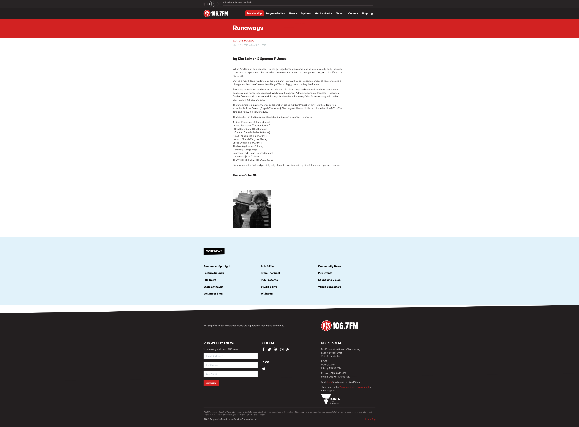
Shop (365, 13)
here (329, 382)
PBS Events (325, 273)
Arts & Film (268, 266)
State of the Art (213, 287)
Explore (305, 13)
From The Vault (270, 273)
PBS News (210, 280)
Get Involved (323, 13)
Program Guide (275, 13)
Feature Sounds (243, 41)
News (292, 13)
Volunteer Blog (213, 294)
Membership (254, 13)
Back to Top (370, 419)
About (339, 13)
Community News (329, 266)
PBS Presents (269, 280)
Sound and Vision (329, 280)
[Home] (216, 13)
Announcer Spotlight (217, 266)
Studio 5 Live (269, 287)
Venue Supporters (329, 287)
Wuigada (267, 294)
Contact (353, 13)
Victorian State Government (354, 387)
